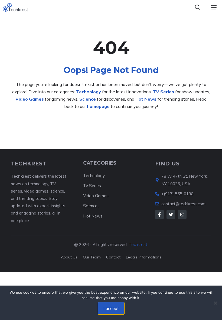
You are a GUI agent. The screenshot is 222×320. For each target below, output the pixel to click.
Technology (88, 91)
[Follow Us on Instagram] (182, 214)
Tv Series (92, 185)
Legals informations (143, 257)
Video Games (29, 99)
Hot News (145, 99)
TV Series (163, 91)
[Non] (215, 303)
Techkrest (138, 244)
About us (69, 257)
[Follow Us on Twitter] (170, 214)
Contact (113, 257)
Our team (92, 257)
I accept (111, 308)
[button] (198, 7)
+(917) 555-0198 (177, 193)
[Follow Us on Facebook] (159, 214)
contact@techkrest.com (183, 203)
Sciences (91, 205)
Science (87, 99)
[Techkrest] (15, 7)
